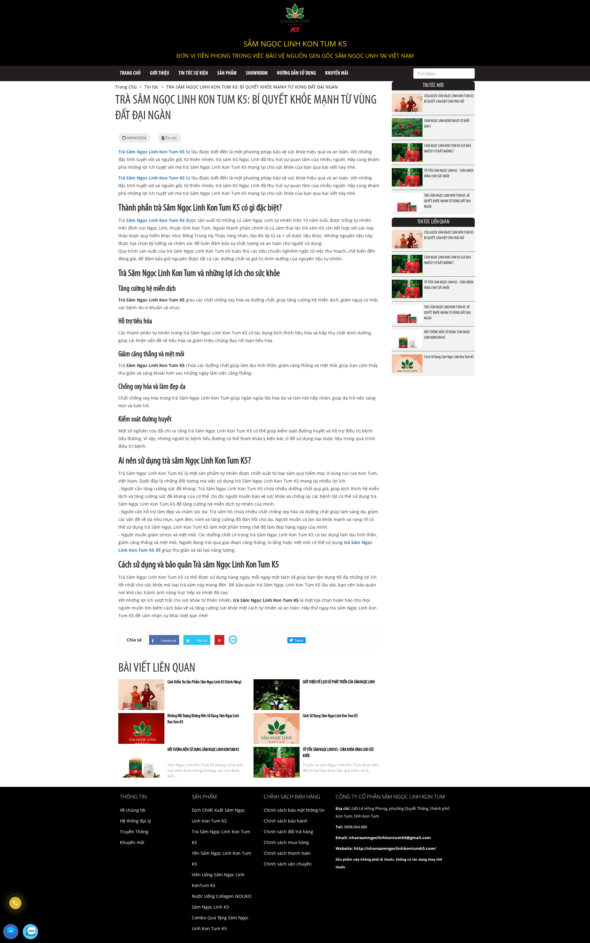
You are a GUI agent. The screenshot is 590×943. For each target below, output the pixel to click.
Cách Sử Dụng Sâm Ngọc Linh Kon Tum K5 (330, 716)
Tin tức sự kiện (193, 73)
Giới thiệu (159, 73)
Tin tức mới (433, 86)
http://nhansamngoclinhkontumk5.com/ (395, 848)
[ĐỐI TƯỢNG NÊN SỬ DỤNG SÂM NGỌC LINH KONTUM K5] (407, 333)
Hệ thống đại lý (135, 821)
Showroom (257, 73)
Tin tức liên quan (433, 222)
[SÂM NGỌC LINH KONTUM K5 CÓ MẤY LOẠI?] (407, 122)
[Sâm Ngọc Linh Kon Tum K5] (295, 18)
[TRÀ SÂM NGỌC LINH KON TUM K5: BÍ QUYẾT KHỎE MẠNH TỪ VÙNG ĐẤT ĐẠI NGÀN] (407, 197)
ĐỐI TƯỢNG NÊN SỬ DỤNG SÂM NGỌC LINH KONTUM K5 (203, 750)
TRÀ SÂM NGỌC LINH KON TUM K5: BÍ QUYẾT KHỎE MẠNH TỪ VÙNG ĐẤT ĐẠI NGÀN (447, 201)
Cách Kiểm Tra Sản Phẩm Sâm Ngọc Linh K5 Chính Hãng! (204, 682)
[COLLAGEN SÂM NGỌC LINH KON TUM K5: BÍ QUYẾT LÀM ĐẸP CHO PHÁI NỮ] (407, 97)
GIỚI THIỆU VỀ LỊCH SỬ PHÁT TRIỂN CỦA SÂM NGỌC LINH (339, 682)
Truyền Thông (134, 831)
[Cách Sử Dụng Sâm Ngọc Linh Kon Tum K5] (407, 358)
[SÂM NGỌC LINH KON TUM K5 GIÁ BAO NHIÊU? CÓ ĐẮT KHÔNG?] (407, 147)
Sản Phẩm (227, 73)
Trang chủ (130, 73)
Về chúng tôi (132, 810)
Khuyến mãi (336, 73)
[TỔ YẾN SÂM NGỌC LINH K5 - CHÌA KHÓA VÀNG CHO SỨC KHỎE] (407, 172)
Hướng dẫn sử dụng (296, 73)
